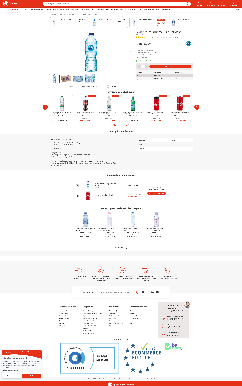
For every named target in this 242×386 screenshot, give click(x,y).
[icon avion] (135, 292)
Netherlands (133, 316)
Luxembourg (134, 318)
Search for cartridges (89, 326)
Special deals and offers (90, 318)
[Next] (130, 52)
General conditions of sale (137, 379)
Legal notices (87, 379)
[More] (147, 66)
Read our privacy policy (10, 371)
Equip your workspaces (90, 316)
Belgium (132, 313)
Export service (113, 318)
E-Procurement (114, 316)
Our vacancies (63, 321)
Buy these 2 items (156, 193)
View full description (142, 57)
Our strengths (63, 316)
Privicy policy (97, 379)
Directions (62, 323)
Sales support (113, 313)
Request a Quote (114, 311)
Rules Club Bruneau (153, 379)
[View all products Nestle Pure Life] (188, 43)
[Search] (187, 4)
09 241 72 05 (171, 308)
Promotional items (88, 323)
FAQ (110, 326)
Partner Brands (87, 330)
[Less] (139, 66)
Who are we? (63, 311)
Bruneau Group (63, 313)
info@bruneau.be (173, 312)
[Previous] (51, 52)
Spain (131, 321)
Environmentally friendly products (93, 313)
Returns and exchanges (116, 323)
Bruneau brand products (90, 311)
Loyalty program (64, 318)
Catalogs (85, 328)
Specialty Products (88, 321)
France (132, 311)
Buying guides (113, 321)
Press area (62, 326)
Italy (131, 323)
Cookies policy (107, 379)
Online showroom (88, 333)
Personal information (120, 379)
